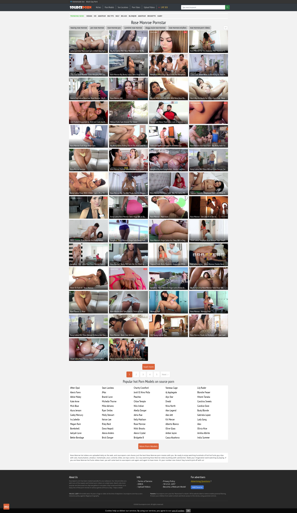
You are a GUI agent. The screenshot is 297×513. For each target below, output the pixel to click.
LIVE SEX (164, 7)
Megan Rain (75, 424)
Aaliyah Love (75, 433)
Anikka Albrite (203, 433)
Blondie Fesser (203, 392)
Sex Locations (123, 7)
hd (95, 16)
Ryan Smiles (107, 410)
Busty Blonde (203, 410)
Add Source (197, 487)
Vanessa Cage (172, 387)
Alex (199, 424)
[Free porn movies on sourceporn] (80, 7)
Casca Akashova (172, 437)
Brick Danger (107, 437)
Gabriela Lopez (204, 415)
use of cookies (178, 510)
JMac (104, 392)
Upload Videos (149, 7)
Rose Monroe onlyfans (177, 27)
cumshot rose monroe (133, 27)
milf (117, 16)
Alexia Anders (108, 433)
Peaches (137, 396)
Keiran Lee (106, 419)
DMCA (140, 484)
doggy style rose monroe (155, 27)
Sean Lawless (108, 387)
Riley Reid (106, 424)
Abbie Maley (75, 396)
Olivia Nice (202, 428)
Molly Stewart (108, 415)
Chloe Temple (140, 401)
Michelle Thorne (109, 401)
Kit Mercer (170, 419)
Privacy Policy (169, 481)
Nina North (171, 405)
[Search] (227, 7)
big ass (124, 16)
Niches (98, 7)
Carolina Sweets (204, 401)
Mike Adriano (108, 405)
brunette (151, 16)
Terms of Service (145, 481)
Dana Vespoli (107, 428)
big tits (110, 16)
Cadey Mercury (76, 415)
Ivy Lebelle (75, 419)
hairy (159, 16)
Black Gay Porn (92, 2)
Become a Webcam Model (174, 487)
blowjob (132, 16)
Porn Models (109, 7)
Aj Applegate (171, 392)
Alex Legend (171, 410)
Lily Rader (201, 387)
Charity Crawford (141, 387)
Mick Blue (74, 405)
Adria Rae (138, 415)
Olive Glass (170, 428)
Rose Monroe (139, 424)
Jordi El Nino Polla (142, 392)
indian (89, 16)
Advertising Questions (200, 481)
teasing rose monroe (79, 27)
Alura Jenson (75, 410)
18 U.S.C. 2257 (169, 484)
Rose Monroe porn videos (200, 27)
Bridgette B (139, 437)
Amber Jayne (171, 433)
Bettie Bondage (77, 437)
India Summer (203, 437)
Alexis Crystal (139, 433)
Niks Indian (139, 405)
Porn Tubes (136, 7)
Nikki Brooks (139, 428)
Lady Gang (202, 419)
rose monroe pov (114, 27)
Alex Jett (169, 415)
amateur (102, 16)
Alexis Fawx (75, 392)
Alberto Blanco (172, 424)
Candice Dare (203, 405)
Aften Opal (75, 387)
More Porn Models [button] (148, 446)
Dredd (168, 401)
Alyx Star (169, 396)
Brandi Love (107, 396)
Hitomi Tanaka (203, 396)
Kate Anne (74, 401)
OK (188, 510)
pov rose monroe (97, 27)
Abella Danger (140, 410)
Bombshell (74, 428)
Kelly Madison (140, 419)
